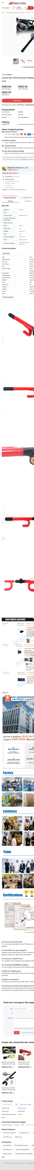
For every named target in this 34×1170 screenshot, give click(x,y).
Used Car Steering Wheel (22, 1149)
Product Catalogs (26, 1104)
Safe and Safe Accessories (9, 1114)
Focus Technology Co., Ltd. (22, 1163)
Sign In (4, 189)
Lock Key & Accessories (9, 1133)
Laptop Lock (5, 1111)
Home (3, 12)
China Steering (7, 1145)
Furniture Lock (21, 1108)
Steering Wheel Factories (21, 1145)
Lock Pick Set (21, 1111)
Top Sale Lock (5, 1108)
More (3, 1157)
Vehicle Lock (18, 1137)
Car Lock (28, 12)
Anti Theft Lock (7, 1137)
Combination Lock (24, 1133)
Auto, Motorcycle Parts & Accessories (15, 12)
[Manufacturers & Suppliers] (17, 3)
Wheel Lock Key (7, 1154)
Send (16, 1032)
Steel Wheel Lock (7, 1149)
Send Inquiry (17, 100)
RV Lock (20, 1114)
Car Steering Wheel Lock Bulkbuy (24, 1154)
